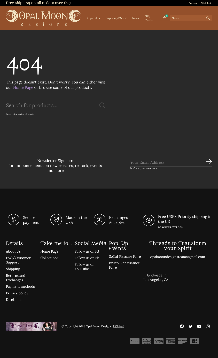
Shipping (13, 269)
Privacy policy (17, 293)
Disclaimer (14, 299)
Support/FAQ (114, 18)
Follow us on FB (87, 258)
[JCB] (194, 342)
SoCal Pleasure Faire (125, 256)
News (135, 18)
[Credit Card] (134, 342)
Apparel (92, 18)
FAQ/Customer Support (18, 260)
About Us (13, 251)
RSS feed (118, 326)
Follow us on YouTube (84, 266)
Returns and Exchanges (15, 277)
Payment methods (20, 286)
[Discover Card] (182, 342)
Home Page (23, 87)
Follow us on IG (87, 251)
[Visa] (159, 342)
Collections (49, 258)
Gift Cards (149, 18)
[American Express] (170, 342)
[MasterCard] (146, 342)
